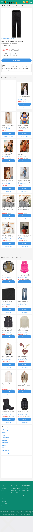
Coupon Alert (25, 488)
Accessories (6, 437)
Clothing (5, 430)
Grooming (5, 453)
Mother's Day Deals (16, 490)
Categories (3, 488)
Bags (4, 432)
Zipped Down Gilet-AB (7, 384)
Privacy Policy (4, 503)
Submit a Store (25, 490)
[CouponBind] (12, 2)
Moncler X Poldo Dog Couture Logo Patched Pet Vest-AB (24, 275)
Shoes (4, 435)
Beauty (4, 440)
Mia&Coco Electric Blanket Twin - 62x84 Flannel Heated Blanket (24, 209)
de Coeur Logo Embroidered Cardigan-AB (24, 385)
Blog (2, 492)
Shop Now (16, 60)
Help (23, 495)
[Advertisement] (8, 95)
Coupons (3, 495)
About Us (3, 501)
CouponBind (29, 512)
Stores (2, 490)
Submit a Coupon (26, 492)
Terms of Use (4, 506)
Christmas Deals (15, 488)
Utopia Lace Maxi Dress (24, 96)
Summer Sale (14, 492)
